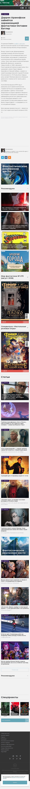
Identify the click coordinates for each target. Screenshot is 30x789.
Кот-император (9, 31)
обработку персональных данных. (13, 778)
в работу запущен (19, 43)
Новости (6, 14)
